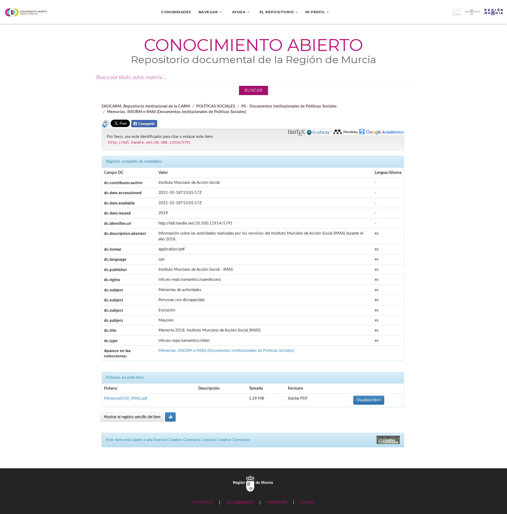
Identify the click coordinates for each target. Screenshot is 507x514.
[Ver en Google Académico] (381, 132)
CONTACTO (202, 502)
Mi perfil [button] (315, 12)
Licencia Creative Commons (226, 440)
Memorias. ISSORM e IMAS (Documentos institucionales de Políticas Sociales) (176, 112)
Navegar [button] (209, 12)
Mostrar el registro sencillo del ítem (132, 417)
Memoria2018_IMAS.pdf (125, 398)
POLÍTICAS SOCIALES (215, 106)
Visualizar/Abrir (369, 400)
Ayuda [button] (239, 12)
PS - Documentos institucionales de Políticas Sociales (289, 106)
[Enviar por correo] (106, 126)
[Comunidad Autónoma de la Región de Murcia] (253, 483)
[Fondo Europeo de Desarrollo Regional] (443, 14)
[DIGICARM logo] (42, 12)
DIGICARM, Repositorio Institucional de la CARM (146, 106)
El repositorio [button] (277, 12)
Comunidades (176, 12)
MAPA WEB (277, 502)
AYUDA (306, 502)
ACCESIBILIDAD (239, 502)
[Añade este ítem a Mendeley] (345, 132)
